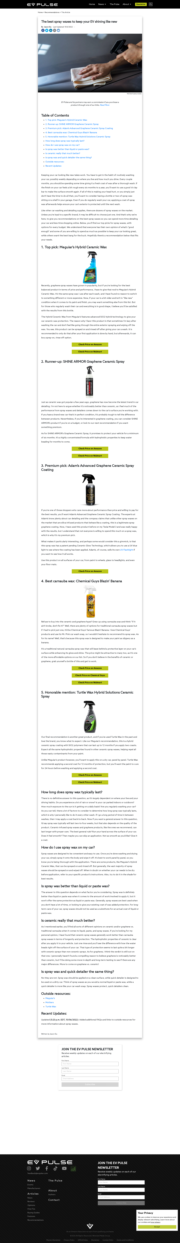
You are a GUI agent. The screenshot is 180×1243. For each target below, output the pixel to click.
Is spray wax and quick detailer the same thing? (68, 157)
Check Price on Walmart (90, 352)
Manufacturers (34, 1188)
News (31, 1180)
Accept (157, 1227)
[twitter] (46, 30)
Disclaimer (95, 1240)
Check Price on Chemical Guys (90, 675)
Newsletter (141, 4)
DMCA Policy (83, 1240)
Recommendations (36, 1220)
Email (63, 1075)
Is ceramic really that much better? (62, 153)
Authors (51, 1194)
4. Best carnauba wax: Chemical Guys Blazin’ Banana (71, 132)
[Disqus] (90, 1122)
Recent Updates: (53, 166)
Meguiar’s (50, 998)
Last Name (65, 1068)
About (52, 1190)
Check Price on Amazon (90, 344)
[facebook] (43, 30)
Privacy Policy (69, 1240)
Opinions (31, 1205)
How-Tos (31, 1209)
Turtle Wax (50, 1006)
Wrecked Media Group (101, 1236)
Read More (104, 105)
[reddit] (58, 30)
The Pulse (55, 1180)
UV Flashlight (126, 550)
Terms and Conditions (125, 1240)
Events (30, 1185)
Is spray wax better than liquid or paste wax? (67, 149)
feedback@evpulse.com (38, 1173)
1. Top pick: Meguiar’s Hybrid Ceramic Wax (66, 120)
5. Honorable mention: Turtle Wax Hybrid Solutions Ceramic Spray (77, 137)
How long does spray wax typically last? (64, 141)
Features (31, 1216)
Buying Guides (34, 1213)
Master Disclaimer (53, 1240)
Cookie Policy (108, 1240)
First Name (65, 1061)
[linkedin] (50, 30)
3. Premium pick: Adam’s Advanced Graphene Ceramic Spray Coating (79, 128)
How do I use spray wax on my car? (62, 145)
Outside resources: (54, 162)
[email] (54, 30)
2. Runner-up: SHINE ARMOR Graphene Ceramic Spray (72, 124)
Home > (41, 12)
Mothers (49, 1002)
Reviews (31, 1201)
